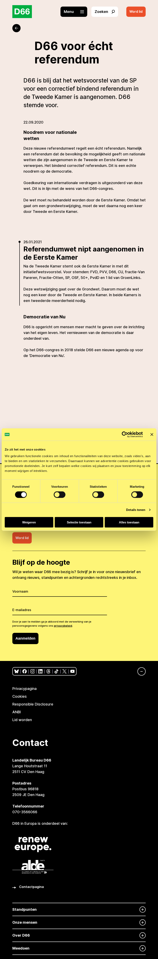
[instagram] (32, 671)
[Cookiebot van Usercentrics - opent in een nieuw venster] (125, 434)
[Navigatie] (139, 671)
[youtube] (72, 671)
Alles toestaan (129, 522)
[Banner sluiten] (151, 434)
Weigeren (29, 522)
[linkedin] (40, 671)
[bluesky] (16, 671)
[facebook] (24, 671)
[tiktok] (56, 671)
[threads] (48, 671)
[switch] (59, 494)
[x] (64, 671)
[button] (75, 12)
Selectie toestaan (79, 522)
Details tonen (135, 510)
